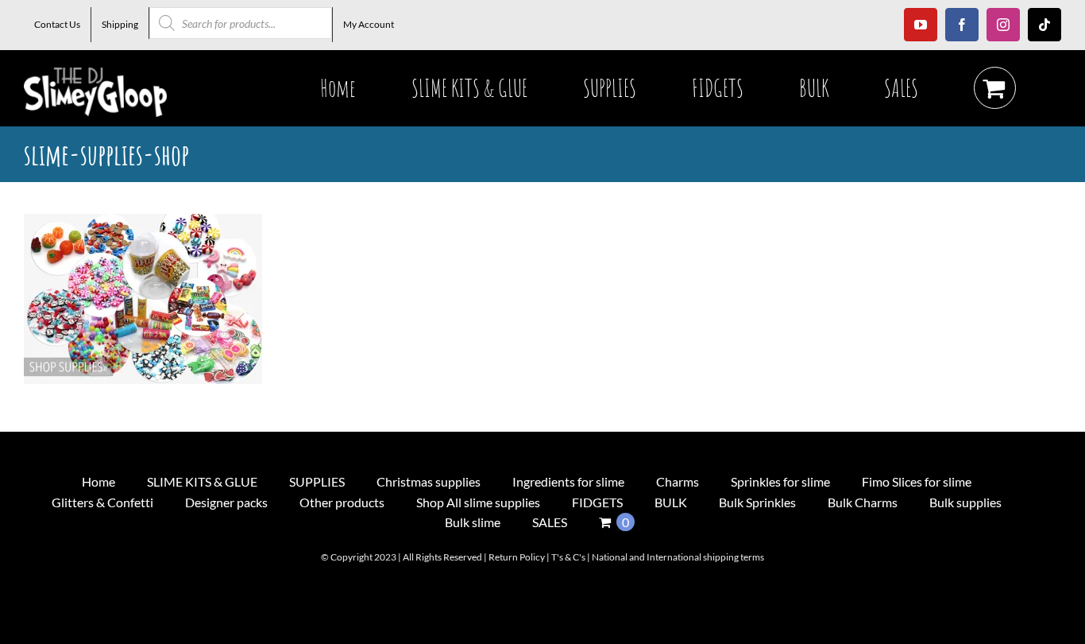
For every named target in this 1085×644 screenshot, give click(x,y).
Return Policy (516, 557)
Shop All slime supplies (478, 502)
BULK (670, 502)
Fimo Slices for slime (916, 481)
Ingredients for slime (568, 481)
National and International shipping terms (678, 557)
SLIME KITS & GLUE (202, 481)
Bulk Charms (863, 502)
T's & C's (568, 557)
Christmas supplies (428, 481)
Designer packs (226, 502)
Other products (341, 502)
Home (98, 481)
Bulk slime (472, 522)
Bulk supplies (965, 502)
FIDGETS (597, 502)
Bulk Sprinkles (757, 502)
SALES (549, 522)
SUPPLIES (317, 481)
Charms (677, 481)
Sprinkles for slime (780, 481)
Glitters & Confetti (102, 502)
